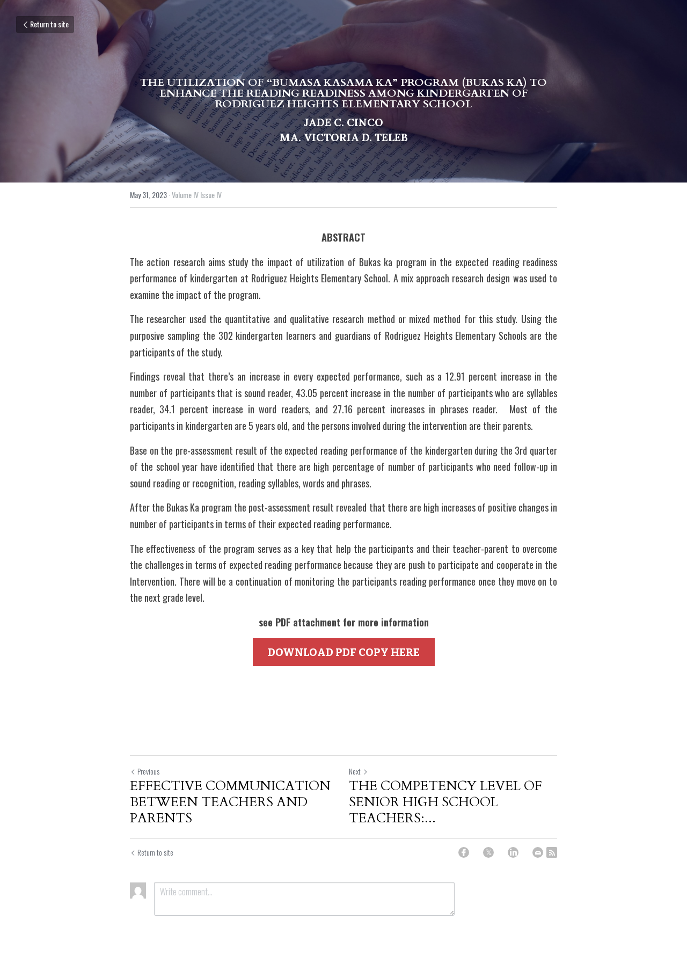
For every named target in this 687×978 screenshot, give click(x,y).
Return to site (49, 24)
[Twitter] (488, 852)
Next (355, 771)
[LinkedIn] (513, 852)
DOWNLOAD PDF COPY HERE (344, 652)
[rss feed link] (551, 852)
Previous (148, 771)
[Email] (537, 852)
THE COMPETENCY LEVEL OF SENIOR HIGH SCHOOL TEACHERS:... (445, 802)
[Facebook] (463, 852)
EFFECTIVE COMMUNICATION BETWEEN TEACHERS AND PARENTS (230, 802)
